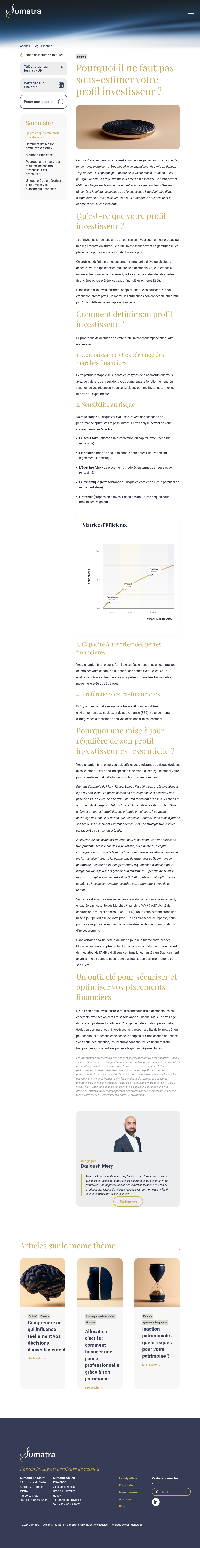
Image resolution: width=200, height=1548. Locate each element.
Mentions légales (97, 1524)
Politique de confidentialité (126, 1524)
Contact (162, 1492)
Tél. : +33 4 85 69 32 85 (33, 1499)
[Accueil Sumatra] (23, 11)
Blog (35, 46)
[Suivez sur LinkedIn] (156, 1502)
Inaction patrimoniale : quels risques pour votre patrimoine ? (157, 1342)
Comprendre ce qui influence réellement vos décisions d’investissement (47, 1336)
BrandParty (78, 1524)
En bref (33, 1316)
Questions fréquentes (155, 1322)
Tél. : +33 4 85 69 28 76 (66, 1504)
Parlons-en (128, 1201)
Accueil (25, 46)
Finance (46, 46)
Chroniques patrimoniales (100, 1316)
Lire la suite (35, 1358)
